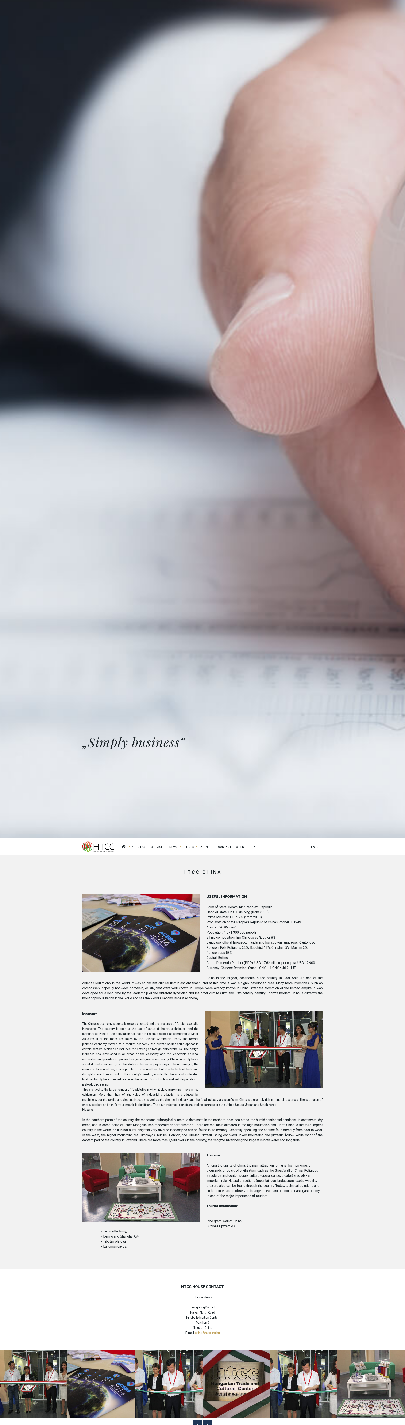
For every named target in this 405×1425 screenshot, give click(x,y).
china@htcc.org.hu (207, 1332)
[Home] (124, 847)
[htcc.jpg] (236, 1384)
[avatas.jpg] (34, 1384)
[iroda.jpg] (371, 1384)
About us (139, 846)
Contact (224, 846)
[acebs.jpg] (101, 1384)
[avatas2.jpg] (304, 1384)
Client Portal (247, 846)
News (173, 846)
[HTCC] (98, 846)
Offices (188, 846)
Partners (206, 846)
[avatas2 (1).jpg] (168, 1384)
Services (158, 846)
